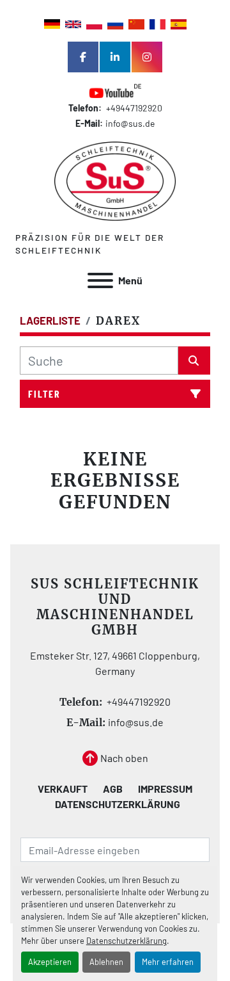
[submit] (194, 360)
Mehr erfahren (168, 962)
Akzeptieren (50, 962)
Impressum (165, 788)
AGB (113, 788)
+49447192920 (133, 107)
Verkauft (63, 788)
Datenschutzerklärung (126, 941)
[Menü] (100, 280)
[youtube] (115, 92)
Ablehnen (106, 962)
